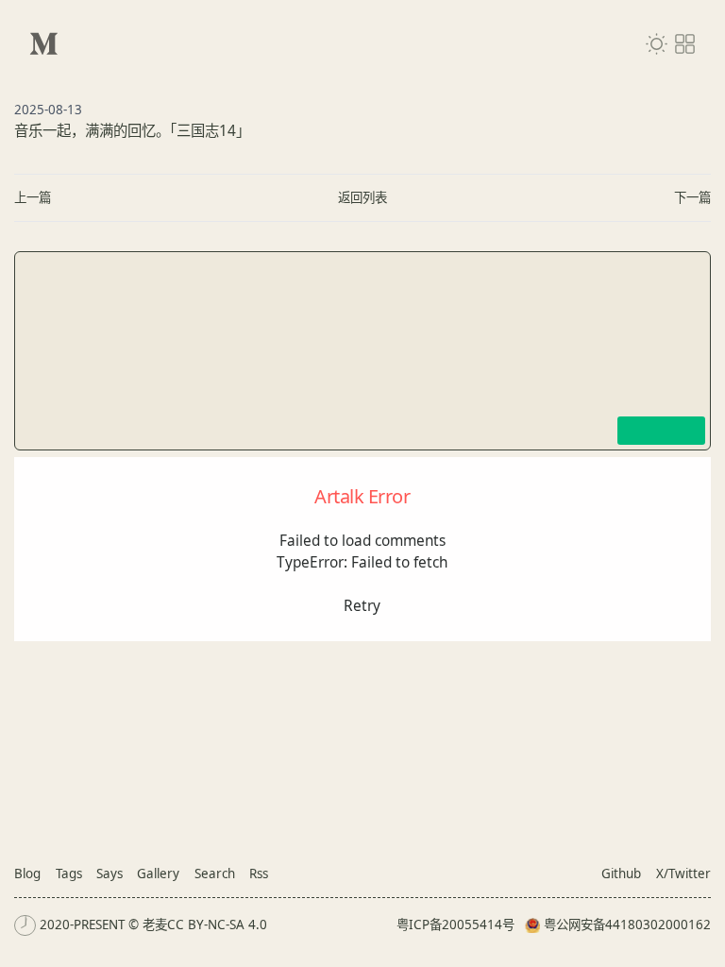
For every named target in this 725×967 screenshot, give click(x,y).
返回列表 (362, 197)
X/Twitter (683, 873)
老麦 (155, 924)
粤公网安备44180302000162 (627, 924)
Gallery (158, 873)
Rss (258, 873)
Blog (27, 873)
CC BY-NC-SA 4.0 (217, 924)
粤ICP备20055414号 (455, 924)
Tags (69, 873)
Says (109, 873)
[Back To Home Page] (44, 44)
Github (621, 873)
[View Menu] (685, 44)
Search (214, 873)
